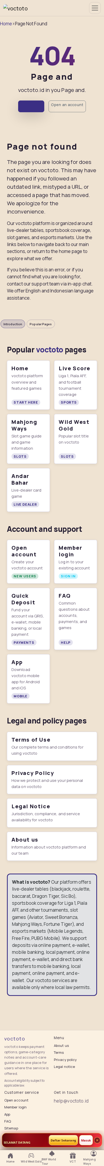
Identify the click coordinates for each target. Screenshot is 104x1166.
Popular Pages (41, 324)
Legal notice (64, 1066)
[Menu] (95, 8)
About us (61, 1045)
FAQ (7, 1121)
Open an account (67, 104)
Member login (15, 1107)
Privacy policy (65, 1059)
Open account (16, 1100)
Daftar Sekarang (63, 1140)
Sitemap (11, 1128)
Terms (59, 1052)
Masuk (86, 1140)
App (7, 1114)
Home (6, 24)
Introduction (12, 324)
